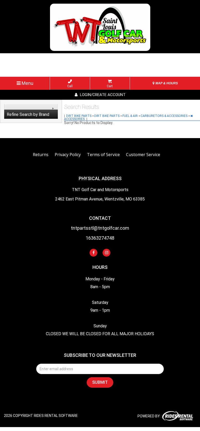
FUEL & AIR (130, 116)
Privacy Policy (68, 154)
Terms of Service (103, 154)
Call (70, 86)
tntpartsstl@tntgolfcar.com (100, 228)
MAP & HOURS (166, 83)
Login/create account (102, 94)
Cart (110, 86)
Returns (40, 154)
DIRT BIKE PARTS (79, 116)
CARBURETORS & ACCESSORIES (164, 116)
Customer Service (143, 154)
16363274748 (100, 238)
